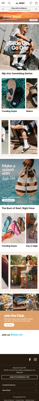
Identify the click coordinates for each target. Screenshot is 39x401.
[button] (3, 9)
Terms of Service (9, 400)
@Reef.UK (16, 334)
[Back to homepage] (20, 3)
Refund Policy (30, 400)
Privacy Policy (20, 400)
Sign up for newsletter (19, 377)
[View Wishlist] (31, 3)
